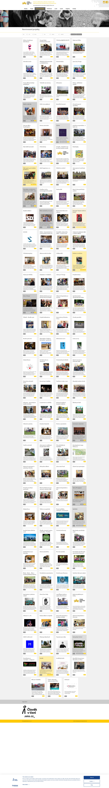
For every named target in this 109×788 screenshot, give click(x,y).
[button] (8, 18)
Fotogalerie (68, 8)
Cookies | (74, 721)
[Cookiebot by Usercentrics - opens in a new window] (15, 786)
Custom (91, 781)
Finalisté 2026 (49, 8)
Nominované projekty (40, 8)
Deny (92, 784)
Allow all (92, 777)
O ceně (56, 8)
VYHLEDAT (73, 34)
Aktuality (25, 8)
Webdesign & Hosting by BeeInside (81, 721)
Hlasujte (31, 8)
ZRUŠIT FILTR (79, 34)
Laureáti (61, 8)
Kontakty (74, 8)
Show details (25, 784)
